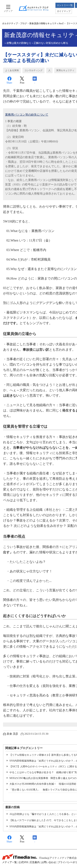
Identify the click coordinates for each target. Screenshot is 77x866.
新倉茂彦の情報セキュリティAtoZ (46, 23)
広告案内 (35, 862)
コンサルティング (33, 70)
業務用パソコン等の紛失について (26, 114)
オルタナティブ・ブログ (14, 23)
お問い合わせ (48, 862)
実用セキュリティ (65, 70)
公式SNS (23, 862)
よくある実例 (12, 70)
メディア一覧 (9, 862)
